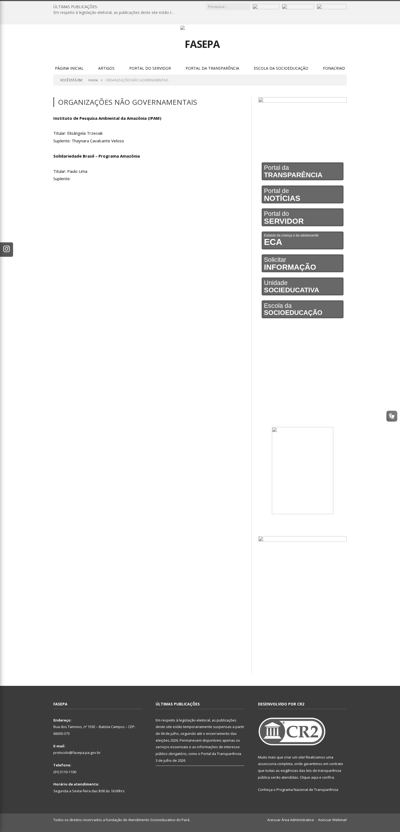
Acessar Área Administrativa (290, 819)
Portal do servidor (150, 68)
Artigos (106, 68)
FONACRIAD (334, 68)
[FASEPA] (200, 43)
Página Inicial (69, 68)
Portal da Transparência (212, 68)
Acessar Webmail (332, 819)
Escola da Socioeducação (281, 68)
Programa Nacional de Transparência (307, 789)
